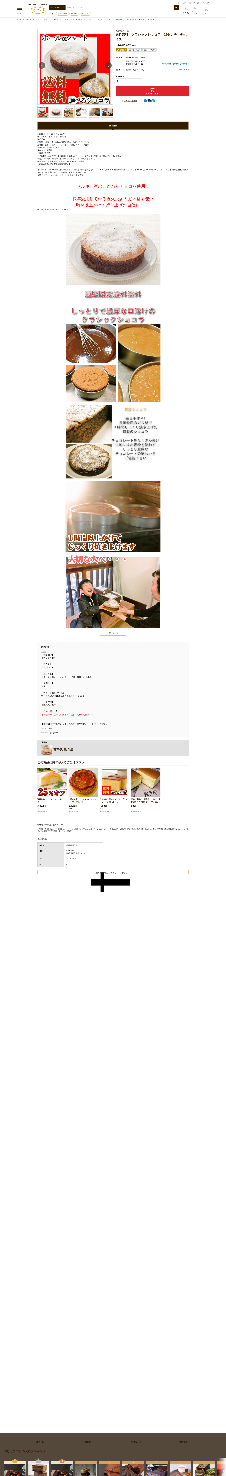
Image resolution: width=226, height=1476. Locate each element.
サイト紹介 (206, 3)
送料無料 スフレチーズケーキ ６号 (51, 800)
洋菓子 (55, 19)
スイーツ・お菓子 (42, 19)
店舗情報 (88, 1442)
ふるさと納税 (62, 14)
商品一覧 (40, 1442)
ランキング (85, 14)
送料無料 (74, 14)
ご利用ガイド (136, 1442)
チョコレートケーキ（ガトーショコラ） (77, 19)
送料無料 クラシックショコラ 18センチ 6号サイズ (134, 19)
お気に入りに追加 (130, 101)
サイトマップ (182, 3)
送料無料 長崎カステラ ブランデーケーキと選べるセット (114, 800)
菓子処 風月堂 (42, 811)
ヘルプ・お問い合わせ (194, 3)
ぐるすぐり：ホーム (24, 19)
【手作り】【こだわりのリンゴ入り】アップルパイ (82, 800)
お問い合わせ (184, 1442)
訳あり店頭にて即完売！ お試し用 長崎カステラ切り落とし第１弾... (145, 800)
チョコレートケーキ (103, 19)
